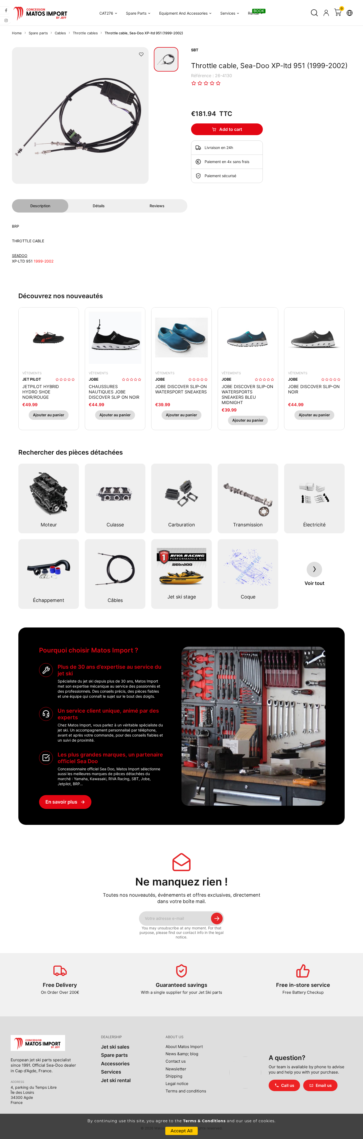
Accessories (115, 1063)
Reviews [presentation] (157, 205)
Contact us (176, 1061)
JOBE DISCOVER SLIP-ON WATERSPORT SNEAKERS (181, 389)
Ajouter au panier (48, 415)
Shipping (174, 1076)
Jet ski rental (116, 1080)
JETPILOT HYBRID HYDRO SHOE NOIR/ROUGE (40, 392)
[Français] (349, 12)
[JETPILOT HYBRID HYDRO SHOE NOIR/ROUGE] (49, 337)
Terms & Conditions (204, 1121)
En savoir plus (65, 802)
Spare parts (114, 1055)
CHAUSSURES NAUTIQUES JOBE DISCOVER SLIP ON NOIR (114, 392)
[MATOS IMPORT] (41, 12)
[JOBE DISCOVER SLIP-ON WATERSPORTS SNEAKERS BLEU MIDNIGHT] (248, 337)
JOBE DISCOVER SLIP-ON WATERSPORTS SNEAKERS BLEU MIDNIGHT (247, 394)
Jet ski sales (115, 1047)
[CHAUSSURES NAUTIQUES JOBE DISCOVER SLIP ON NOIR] (115, 337)
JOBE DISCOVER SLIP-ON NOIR (314, 389)
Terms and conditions (186, 1091)
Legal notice (177, 1083)
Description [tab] (40, 205)
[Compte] (326, 13)
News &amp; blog (182, 1053)
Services (111, 1072)
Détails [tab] (99, 205)
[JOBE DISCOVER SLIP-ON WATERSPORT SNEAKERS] (181, 337)
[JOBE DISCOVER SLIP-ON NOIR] (314, 337)
